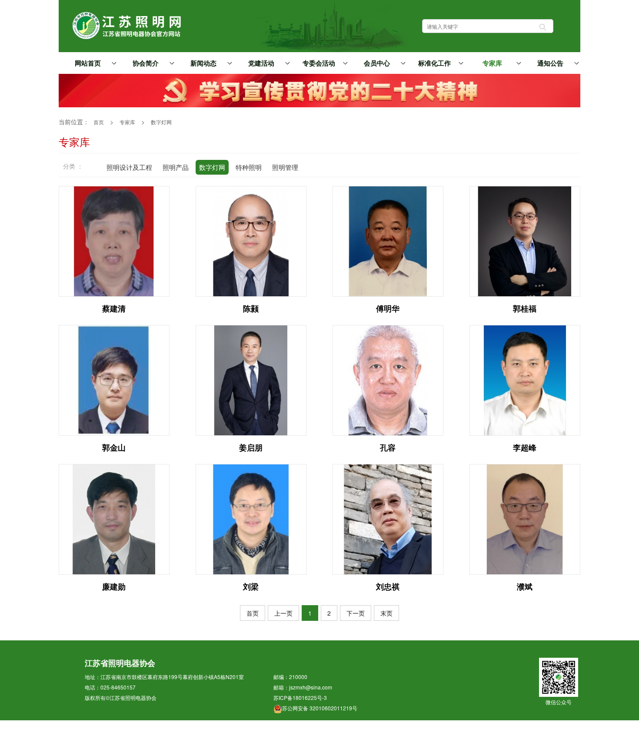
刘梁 (251, 586)
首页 (98, 122)
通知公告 (550, 63)
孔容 (388, 447)
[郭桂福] (525, 240)
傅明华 (387, 308)
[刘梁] (251, 518)
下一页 (355, 613)
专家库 (492, 63)
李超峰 (524, 447)
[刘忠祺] (388, 518)
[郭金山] (114, 379)
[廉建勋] (114, 518)
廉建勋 (114, 586)
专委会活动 (319, 63)
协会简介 (146, 63)
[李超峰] (525, 379)
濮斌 (524, 586)
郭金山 (114, 447)
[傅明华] (388, 240)
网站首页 (88, 63)
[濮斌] (525, 518)
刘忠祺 (387, 586)
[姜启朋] (251, 379)
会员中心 (377, 63)
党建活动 (261, 63)
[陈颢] (251, 240)
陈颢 (251, 308)
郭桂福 (524, 308)
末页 (386, 613)
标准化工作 (434, 63)
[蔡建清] (114, 240)
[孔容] (388, 379)
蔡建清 (114, 308)
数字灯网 (161, 122)
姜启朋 (251, 447)
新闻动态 (203, 63)
